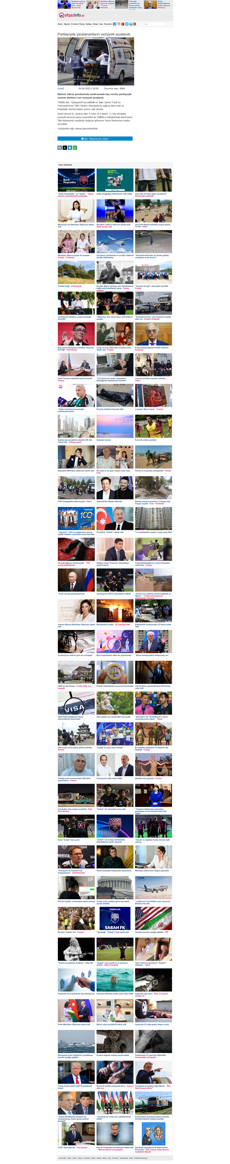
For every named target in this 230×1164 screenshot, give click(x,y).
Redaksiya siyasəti (140, 1158)
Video (69, 1158)
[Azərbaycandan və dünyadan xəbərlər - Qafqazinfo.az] (71, 15)
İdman (95, 24)
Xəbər (60, 24)
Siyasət (67, 24)
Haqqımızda (124, 1158)
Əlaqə (131, 1158)
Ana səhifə (62, 1158)
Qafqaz (89, 24)
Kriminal (74, 24)
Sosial (61, 88)
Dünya (82, 24)
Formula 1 (108, 24)
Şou (101, 24)
